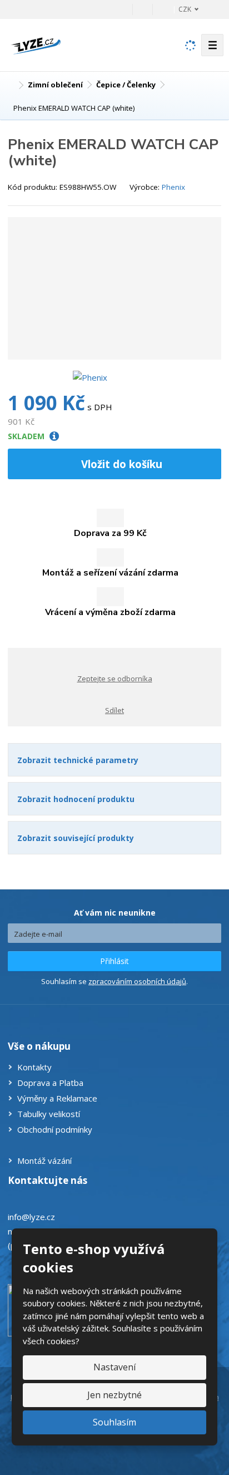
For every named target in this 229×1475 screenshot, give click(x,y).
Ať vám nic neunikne (115, 912)
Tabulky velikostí (48, 1113)
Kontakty (34, 1067)
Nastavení (114, 1367)
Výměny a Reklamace (57, 1098)
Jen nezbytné (114, 1395)
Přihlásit (114, 961)
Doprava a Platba (50, 1082)
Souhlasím (114, 1422)
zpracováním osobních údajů (137, 981)
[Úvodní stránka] (35, 44)
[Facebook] (142, 9)
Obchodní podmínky (54, 1129)
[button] (182, 9)
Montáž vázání (44, 1160)
